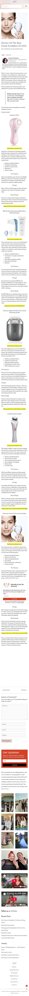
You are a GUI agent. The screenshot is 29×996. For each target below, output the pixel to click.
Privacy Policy (14, 979)
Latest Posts (8, 54)
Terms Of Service (14, 981)
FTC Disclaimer (14, 973)
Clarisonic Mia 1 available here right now (15, 97)
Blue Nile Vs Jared (6, 933)
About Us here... (5, 789)
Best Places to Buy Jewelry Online (10, 955)
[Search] (3, 6)
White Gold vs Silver (6, 952)
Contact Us (14, 984)
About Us (14, 967)
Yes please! (14, 765)
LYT (14, 2)
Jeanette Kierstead (13, 58)
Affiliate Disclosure (14, 976)
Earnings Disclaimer (14, 970)
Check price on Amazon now (14, 148)
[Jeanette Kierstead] (5, 60)
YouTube (14, 911)
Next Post (24, 690)
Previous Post (5, 690)
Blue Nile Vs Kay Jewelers (7, 925)
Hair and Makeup (5, 49)
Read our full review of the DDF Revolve (14, 306)
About (3, 54)
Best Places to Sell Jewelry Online (10, 957)
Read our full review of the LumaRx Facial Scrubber (14, 508)
